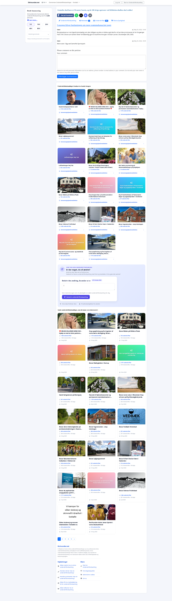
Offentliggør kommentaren (67, 76)
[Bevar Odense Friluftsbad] (71, 219)
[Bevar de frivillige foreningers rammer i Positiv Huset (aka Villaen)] (101, 161)
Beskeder (85, 21)
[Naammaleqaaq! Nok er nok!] (71, 102)
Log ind (117, 2)
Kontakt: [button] (75, 2)
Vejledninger (62, 562)
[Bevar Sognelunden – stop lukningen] (131, 219)
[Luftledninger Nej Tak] (71, 160)
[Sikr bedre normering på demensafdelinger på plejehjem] (131, 161)
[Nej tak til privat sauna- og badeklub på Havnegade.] (71, 247)
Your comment (62, 53)
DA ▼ (45, 2)
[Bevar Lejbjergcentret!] (71, 131)
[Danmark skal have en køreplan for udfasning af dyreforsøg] (101, 132)
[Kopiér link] (90, 15)
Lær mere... (33, 20)
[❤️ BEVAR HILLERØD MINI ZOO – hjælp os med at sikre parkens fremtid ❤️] (101, 102)
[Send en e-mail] (86, 15)
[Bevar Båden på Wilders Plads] (71, 189)
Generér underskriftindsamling (77, 297)
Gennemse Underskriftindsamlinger (60, 2)
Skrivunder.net (33, 2)
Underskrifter (101, 21)
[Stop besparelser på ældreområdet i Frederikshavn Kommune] (101, 190)
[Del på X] (81, 15)
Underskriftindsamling (68, 21)
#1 (133, 29)
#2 (133, 41)
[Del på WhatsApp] (76, 15)
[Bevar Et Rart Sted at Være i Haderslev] (101, 219)
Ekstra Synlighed (119, 21)
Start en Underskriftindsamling (133, 2)
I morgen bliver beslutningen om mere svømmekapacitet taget (84, 25)
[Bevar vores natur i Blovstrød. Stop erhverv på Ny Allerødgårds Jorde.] (131, 132)
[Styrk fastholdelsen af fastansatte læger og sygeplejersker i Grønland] (131, 190)
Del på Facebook (67, 15)
